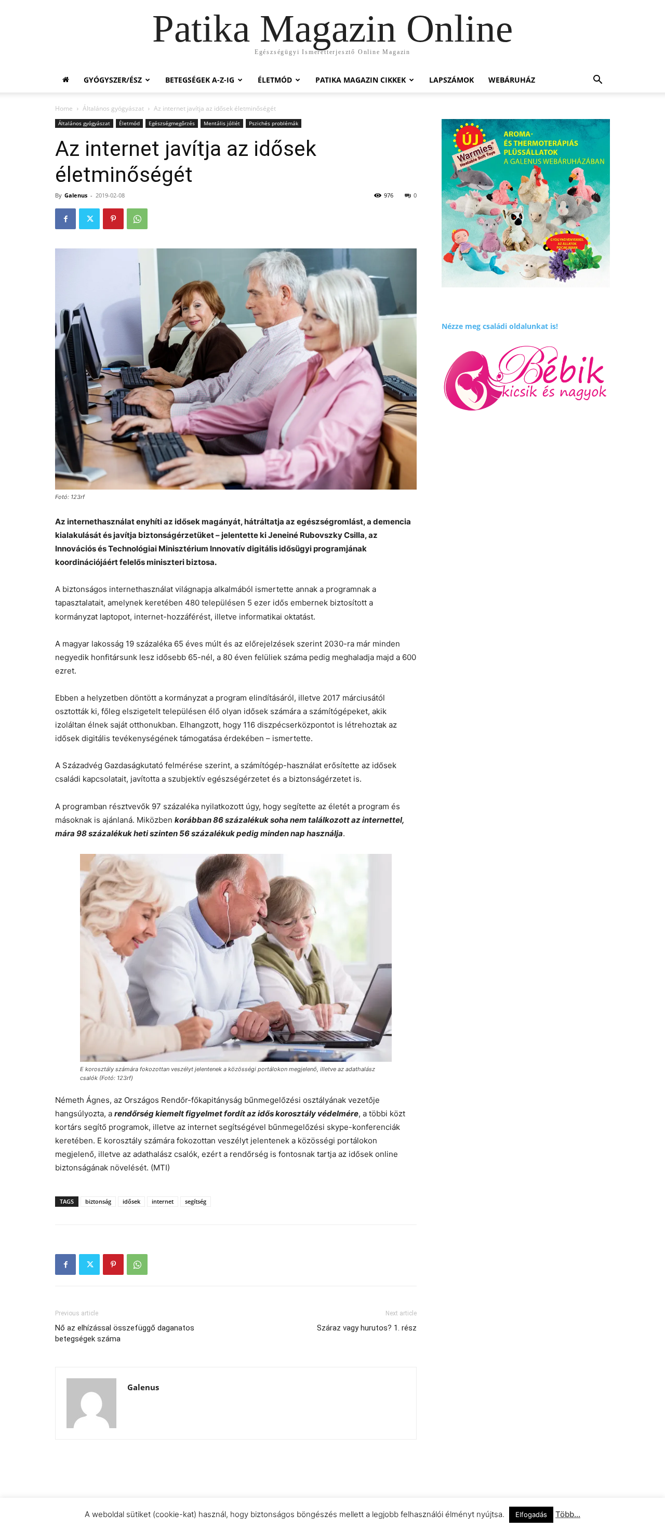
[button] (597, 81)
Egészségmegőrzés (172, 123)
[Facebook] (65, 218)
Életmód (275, 80)
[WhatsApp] (137, 218)
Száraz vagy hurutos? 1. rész (367, 1328)
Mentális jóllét (222, 123)
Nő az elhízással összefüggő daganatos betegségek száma (124, 1333)
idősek (131, 1201)
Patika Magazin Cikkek (360, 80)
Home (64, 108)
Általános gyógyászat (113, 108)
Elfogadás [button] (531, 1514)
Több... (567, 1514)
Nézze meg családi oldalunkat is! (500, 326)
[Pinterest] (113, 218)
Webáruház (511, 80)
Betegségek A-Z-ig (199, 80)
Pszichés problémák (273, 123)
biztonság (98, 1201)
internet (163, 1201)
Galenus (75, 195)
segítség (195, 1201)
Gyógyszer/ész (113, 80)
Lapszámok (451, 80)
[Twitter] (89, 218)
